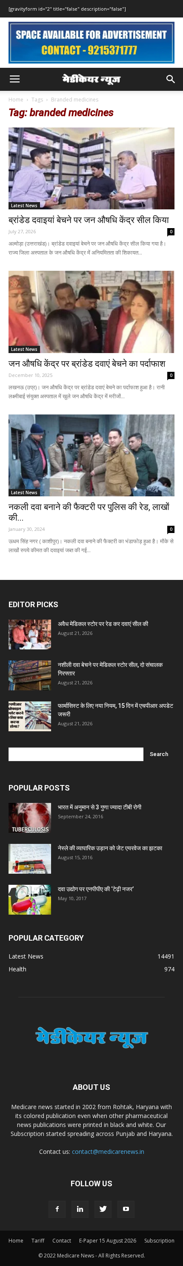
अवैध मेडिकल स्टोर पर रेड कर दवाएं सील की (103, 623)
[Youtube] (125, 1209)
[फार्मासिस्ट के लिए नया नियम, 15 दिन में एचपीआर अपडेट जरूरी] (30, 716)
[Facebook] (57, 1209)
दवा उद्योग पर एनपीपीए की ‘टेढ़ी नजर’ (96, 889)
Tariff (37, 1240)
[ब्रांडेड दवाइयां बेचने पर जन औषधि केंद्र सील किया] (91, 168)
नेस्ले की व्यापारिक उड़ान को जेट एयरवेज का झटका (110, 848)
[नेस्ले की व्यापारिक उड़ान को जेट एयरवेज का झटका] (30, 859)
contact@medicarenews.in (108, 1151)
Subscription (159, 1240)
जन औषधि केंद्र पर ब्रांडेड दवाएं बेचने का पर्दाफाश (87, 364)
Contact (61, 1240)
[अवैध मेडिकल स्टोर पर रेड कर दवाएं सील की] (30, 634)
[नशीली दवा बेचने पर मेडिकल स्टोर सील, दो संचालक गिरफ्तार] (30, 675)
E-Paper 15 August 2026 (107, 1240)
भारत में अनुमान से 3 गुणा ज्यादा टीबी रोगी (99, 807)
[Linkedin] (80, 1209)
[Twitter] (103, 1209)
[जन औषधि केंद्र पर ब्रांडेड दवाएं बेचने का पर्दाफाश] (91, 312)
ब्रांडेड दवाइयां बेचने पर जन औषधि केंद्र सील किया (89, 220)
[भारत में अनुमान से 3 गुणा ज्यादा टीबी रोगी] (30, 818)
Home (16, 99)
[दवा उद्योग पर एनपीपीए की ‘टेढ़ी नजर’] (30, 900)
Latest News (24, 206)
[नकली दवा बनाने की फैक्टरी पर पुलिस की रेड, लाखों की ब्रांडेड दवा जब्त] (91, 455)
